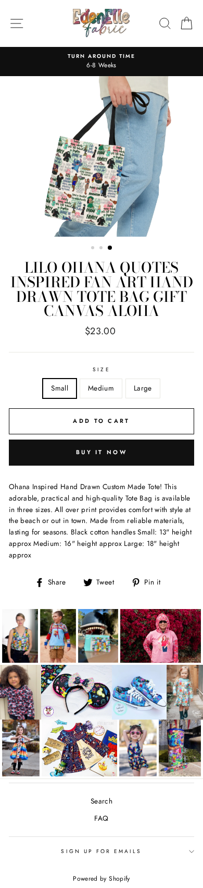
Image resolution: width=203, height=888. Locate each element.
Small (59, 388)
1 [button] (93, 248)
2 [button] (102, 248)
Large (143, 388)
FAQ (101, 818)
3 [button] (110, 248)
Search (101, 801)
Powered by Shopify (101, 878)
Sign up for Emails (101, 851)
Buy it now (101, 452)
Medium (101, 388)
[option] (101, 61)
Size (101, 369)
